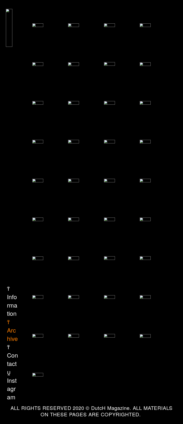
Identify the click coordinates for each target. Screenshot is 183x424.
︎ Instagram (12, 384)
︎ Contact (12, 355)
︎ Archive (12, 330)
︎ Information (12, 300)
